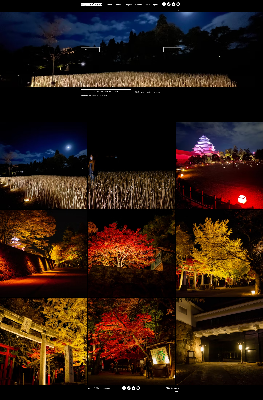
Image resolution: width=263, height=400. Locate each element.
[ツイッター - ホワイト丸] (133, 388)
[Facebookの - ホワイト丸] (164, 4)
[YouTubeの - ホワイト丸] (178, 4)
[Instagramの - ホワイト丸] (169, 4)
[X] (173, 4)
